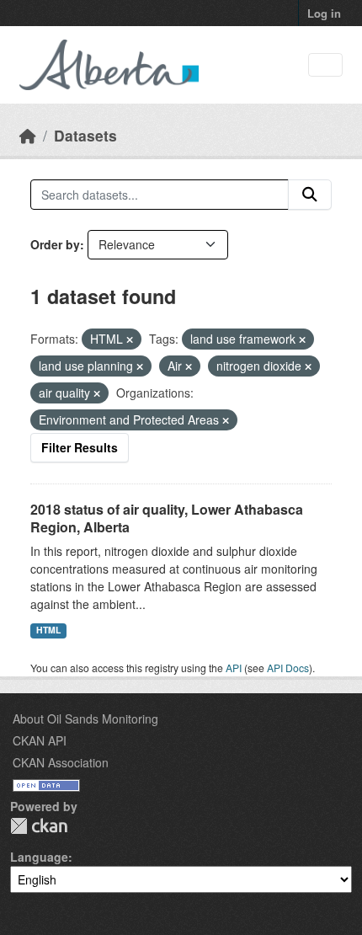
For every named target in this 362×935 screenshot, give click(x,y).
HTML (48, 629)
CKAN (38, 826)
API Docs (288, 667)
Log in (324, 13)
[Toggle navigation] (325, 65)
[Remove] (129, 339)
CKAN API (40, 740)
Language (39, 856)
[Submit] (310, 194)
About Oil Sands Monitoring (85, 718)
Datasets (85, 135)
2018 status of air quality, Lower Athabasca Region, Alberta (166, 518)
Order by (55, 244)
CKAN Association (61, 762)
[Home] (27, 135)
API (234, 667)
